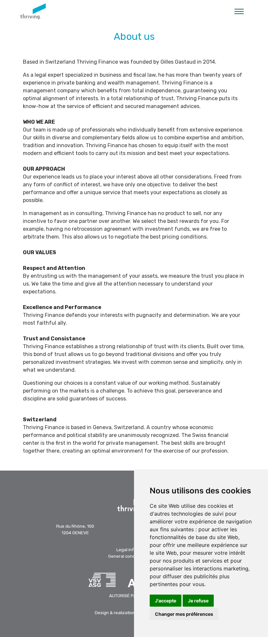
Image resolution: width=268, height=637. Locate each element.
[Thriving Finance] (33, 11)
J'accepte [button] (165, 600)
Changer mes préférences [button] (184, 614)
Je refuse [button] (198, 600)
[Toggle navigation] (239, 11)
